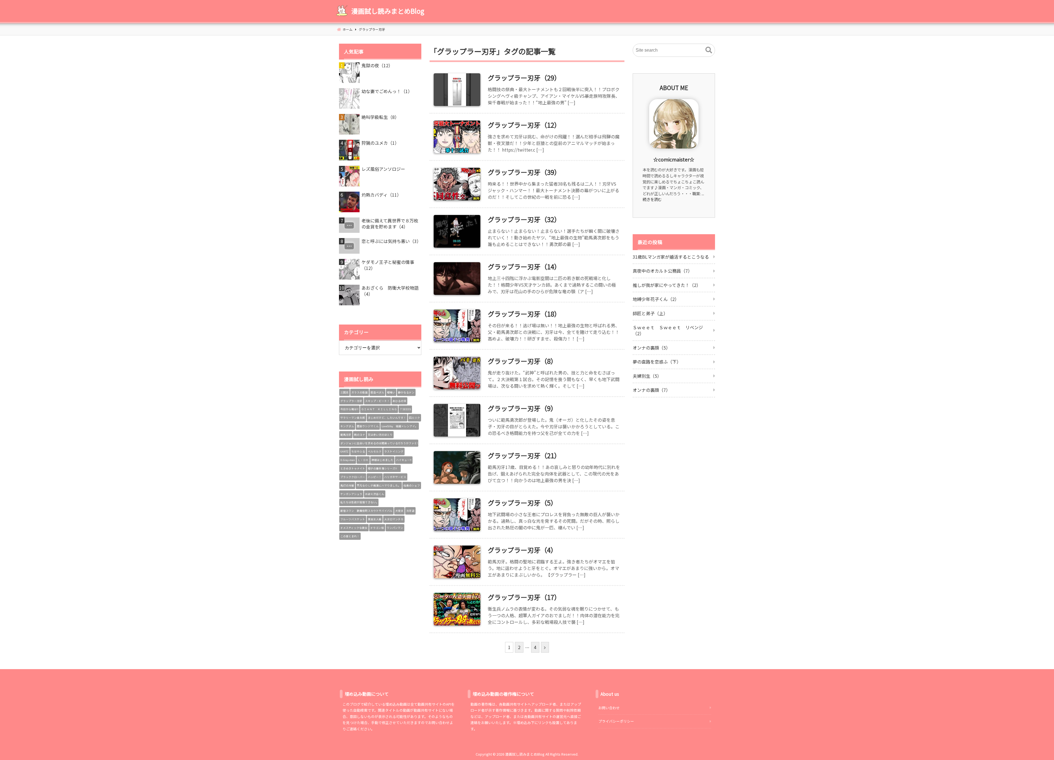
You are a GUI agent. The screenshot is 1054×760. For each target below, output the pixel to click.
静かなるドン (406, 392)
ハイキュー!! (403, 460)
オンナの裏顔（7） (651, 390)
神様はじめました (382, 460)
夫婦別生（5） (647, 376)
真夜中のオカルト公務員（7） (662, 270)
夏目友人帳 (375, 519)
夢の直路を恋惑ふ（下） (657, 361)
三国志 (344, 392)
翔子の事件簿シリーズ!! (384, 468)
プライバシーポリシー (616, 721)
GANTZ (344, 451)
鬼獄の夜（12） (377, 65)
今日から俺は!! (349, 409)
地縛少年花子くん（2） (656, 299)
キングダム (347, 426)
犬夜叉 (399, 511)
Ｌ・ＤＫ (363, 460)
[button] (709, 50)
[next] (545, 647)
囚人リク (414, 418)
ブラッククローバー (352, 477)
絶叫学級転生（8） (380, 117)
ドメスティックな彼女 (354, 528)
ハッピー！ (375, 477)
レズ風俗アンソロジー (383, 169)
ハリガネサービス (395, 477)
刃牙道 (410, 511)
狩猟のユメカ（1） (380, 143)
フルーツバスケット (352, 519)
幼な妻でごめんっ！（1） (386, 91)
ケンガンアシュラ (351, 494)
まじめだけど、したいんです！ (387, 418)
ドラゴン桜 (377, 528)
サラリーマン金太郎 (352, 418)
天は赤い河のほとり (380, 435)
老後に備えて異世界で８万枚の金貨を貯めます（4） (389, 223)
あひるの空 (399, 401)
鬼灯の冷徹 (347, 485)
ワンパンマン (395, 528)
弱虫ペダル (377, 392)
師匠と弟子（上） (650, 313)
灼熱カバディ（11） (381, 195)
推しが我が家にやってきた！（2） (667, 285)
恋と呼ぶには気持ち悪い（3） (391, 241)
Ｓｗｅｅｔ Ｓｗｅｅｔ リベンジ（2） (668, 330)
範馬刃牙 (345, 435)
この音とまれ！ (350, 536)
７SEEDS (405, 409)
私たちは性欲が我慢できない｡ (358, 502)
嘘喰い (391, 392)
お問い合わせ (609, 707)
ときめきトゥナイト (352, 468)
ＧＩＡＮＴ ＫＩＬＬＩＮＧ (379, 409)
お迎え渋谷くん (374, 494)
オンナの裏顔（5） (651, 347)
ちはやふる (358, 451)
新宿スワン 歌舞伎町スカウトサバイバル (366, 511)
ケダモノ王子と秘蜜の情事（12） (387, 265)
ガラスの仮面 (359, 392)
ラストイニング (393, 451)
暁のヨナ (359, 435)
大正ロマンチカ (393, 519)
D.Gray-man (347, 460)
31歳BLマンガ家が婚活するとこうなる (671, 256)
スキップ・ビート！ (377, 401)
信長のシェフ (411, 485)
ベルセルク (375, 451)
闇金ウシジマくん (368, 426)
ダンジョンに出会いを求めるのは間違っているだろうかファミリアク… (379, 443)
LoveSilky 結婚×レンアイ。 (400, 426)
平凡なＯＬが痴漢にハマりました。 (379, 485)
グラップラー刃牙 (351, 401)
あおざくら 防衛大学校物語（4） (390, 291)
